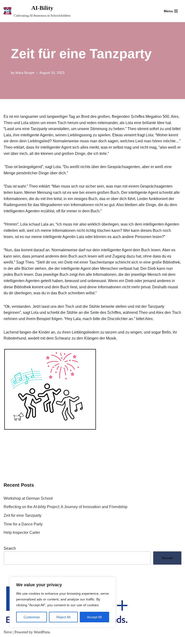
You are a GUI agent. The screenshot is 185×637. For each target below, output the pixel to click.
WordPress (42, 632)
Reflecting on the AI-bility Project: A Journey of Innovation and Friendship (65, 507)
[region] (63, 602)
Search (10, 548)
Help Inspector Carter (22, 532)
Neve (8, 632)
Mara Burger (25, 73)
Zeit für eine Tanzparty (22, 515)
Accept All (94, 617)
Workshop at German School (28, 498)
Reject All (63, 617)
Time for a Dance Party (23, 524)
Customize (32, 617)
